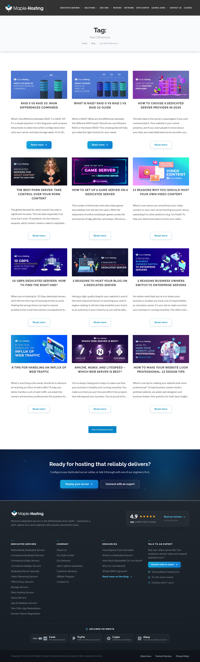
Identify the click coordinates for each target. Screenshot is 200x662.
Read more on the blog (115, 576)
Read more (37, 144)
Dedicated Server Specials (25, 571)
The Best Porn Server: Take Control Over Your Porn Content (39, 194)
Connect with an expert (120, 484)
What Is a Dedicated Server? (117, 555)
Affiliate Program (65, 576)
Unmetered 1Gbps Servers (25, 560)
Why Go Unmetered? (113, 566)
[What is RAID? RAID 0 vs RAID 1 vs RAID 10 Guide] (100, 85)
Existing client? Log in (163, 582)
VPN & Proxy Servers (22, 581)
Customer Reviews (67, 571)
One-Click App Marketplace (26, 608)
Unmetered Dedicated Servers (27, 555)
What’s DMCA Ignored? (114, 571)
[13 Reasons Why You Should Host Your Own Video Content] (161, 171)
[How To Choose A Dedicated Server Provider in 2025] (161, 85)
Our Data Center (65, 555)
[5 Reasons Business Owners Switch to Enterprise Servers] (161, 262)
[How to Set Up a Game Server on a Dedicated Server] (100, 171)
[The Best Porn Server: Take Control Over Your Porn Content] (39, 171)
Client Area (145, 656)
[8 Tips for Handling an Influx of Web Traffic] (39, 349)
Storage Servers (19, 587)
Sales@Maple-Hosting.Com (166, 572)
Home (84, 43)
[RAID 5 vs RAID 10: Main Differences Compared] (39, 85)
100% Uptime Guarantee (70, 566)
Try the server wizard (162, 577)
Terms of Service (163, 656)
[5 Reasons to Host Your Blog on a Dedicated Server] (100, 262)
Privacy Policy (182, 656)
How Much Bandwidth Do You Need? (122, 560)
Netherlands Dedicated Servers (28, 550)
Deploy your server (77, 484)
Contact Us (63, 581)
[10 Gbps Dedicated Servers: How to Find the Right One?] (39, 262)
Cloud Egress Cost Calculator (118, 550)
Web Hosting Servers (22, 592)
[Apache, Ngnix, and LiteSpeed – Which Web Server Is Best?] (100, 349)
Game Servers (18, 597)
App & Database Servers (24, 603)
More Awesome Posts (102, 429)
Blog (93, 43)
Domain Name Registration (25, 613)
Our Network (64, 560)
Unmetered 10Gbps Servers (26, 566)
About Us (62, 550)
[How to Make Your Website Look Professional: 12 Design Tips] (161, 349)
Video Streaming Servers (24, 576)
